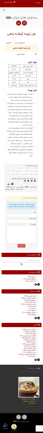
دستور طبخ (32, 403)
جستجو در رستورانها (29, 401)
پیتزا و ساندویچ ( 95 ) (29, 338)
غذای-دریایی (24, 174)
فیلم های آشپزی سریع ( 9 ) (27, 354)
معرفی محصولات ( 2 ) (29, 313)
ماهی (31, 174)
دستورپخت (28, 168)
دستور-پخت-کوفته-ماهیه (15, 171)
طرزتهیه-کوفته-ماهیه (31, 171)
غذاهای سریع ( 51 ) (29, 340)
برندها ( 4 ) (32, 308)
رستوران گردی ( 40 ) (29, 279)
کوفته (36, 174)
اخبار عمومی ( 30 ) (30, 296)
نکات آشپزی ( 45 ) (30, 348)
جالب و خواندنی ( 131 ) (28, 304)
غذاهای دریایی (19, 43)
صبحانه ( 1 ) (32, 356)
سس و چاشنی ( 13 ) (29, 352)
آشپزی (8, 43)
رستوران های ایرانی (24, 421)
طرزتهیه (35, 168)
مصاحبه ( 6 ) (32, 306)
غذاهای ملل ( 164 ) (30, 332)
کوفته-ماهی (15, 174)
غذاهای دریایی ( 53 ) (29, 344)
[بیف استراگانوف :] (28, 387)
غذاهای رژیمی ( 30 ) (29, 350)
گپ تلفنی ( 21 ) (30, 281)
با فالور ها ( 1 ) (31, 310)
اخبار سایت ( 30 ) (30, 302)
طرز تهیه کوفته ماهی (21, 48)
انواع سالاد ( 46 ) (30, 334)
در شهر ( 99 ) (32, 277)
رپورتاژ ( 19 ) (32, 315)
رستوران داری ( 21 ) (30, 300)
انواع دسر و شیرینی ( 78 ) (28, 336)
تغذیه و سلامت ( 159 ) (28, 298)
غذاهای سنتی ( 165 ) (29, 330)
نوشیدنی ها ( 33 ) (30, 346)
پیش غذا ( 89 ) (31, 342)
